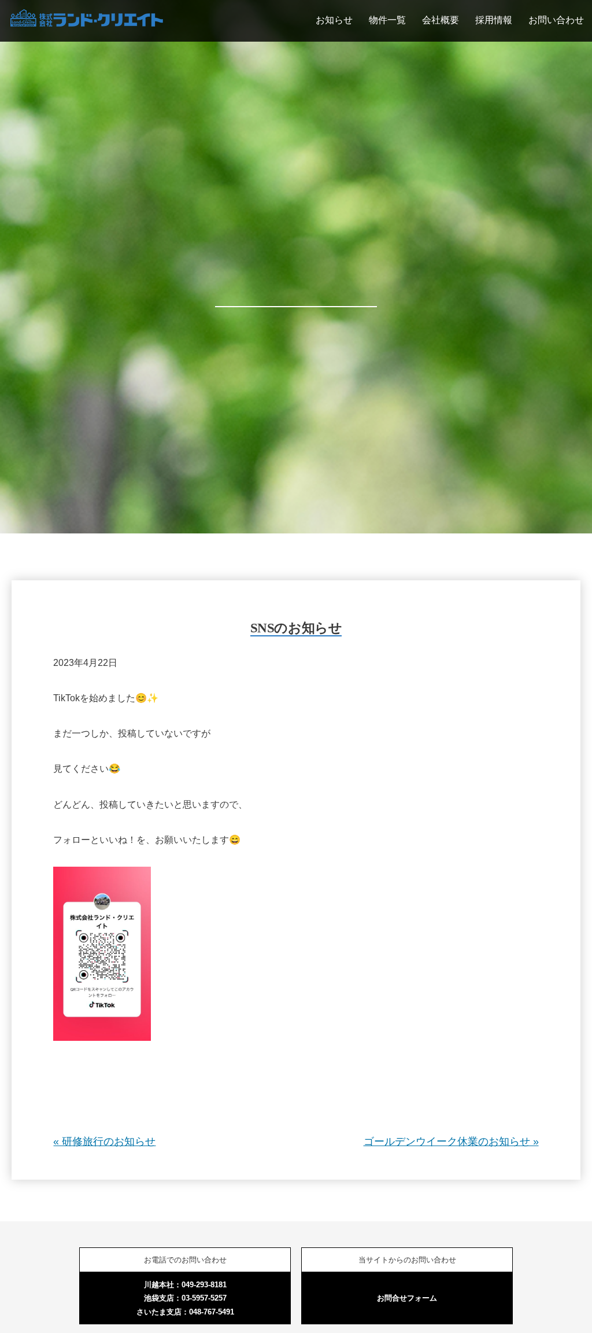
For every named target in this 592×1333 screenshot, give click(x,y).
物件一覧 (387, 19)
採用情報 (493, 19)
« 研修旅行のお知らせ (104, 1141)
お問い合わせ (556, 19)
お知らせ (334, 19)
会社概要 (440, 19)
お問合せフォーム (407, 1298)
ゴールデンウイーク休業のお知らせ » (451, 1141)
